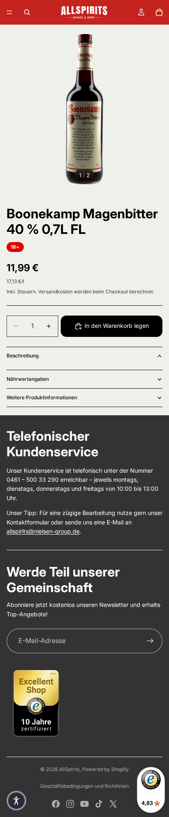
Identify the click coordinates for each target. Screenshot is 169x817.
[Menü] (9, 12)
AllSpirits (69, 769)
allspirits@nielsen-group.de (43, 531)
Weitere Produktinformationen (42, 397)
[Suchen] (27, 12)
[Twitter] (113, 804)
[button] (16, 800)
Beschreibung (23, 355)
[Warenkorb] (159, 12)
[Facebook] (56, 804)
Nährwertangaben (28, 379)
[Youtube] (84, 804)
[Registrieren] (150, 641)
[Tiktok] (99, 804)
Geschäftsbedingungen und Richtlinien (84, 786)
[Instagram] (70, 804)
